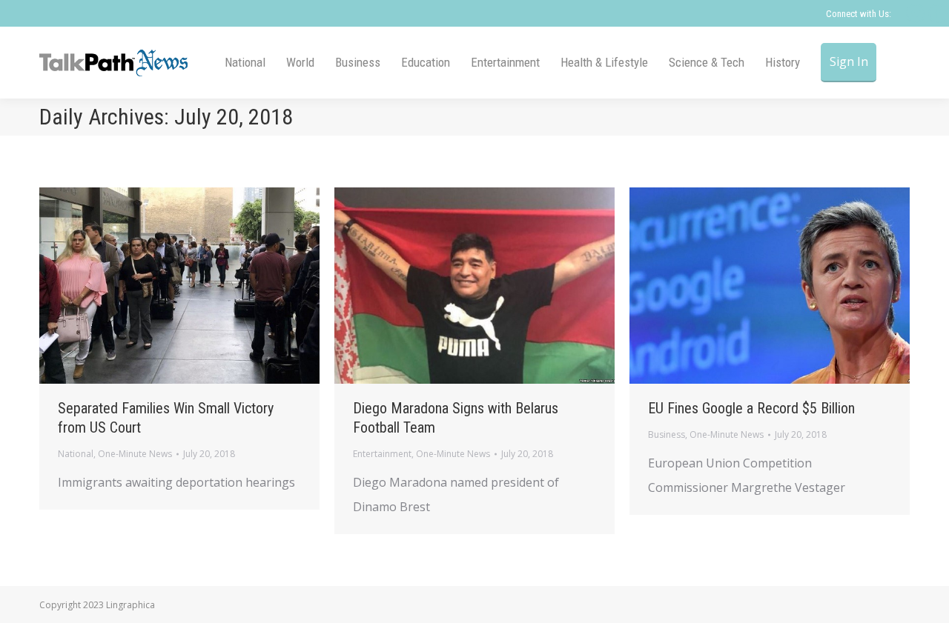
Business (666, 434)
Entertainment (382, 453)
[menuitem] (245, 62)
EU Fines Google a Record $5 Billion (751, 408)
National (75, 453)
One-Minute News (135, 453)
